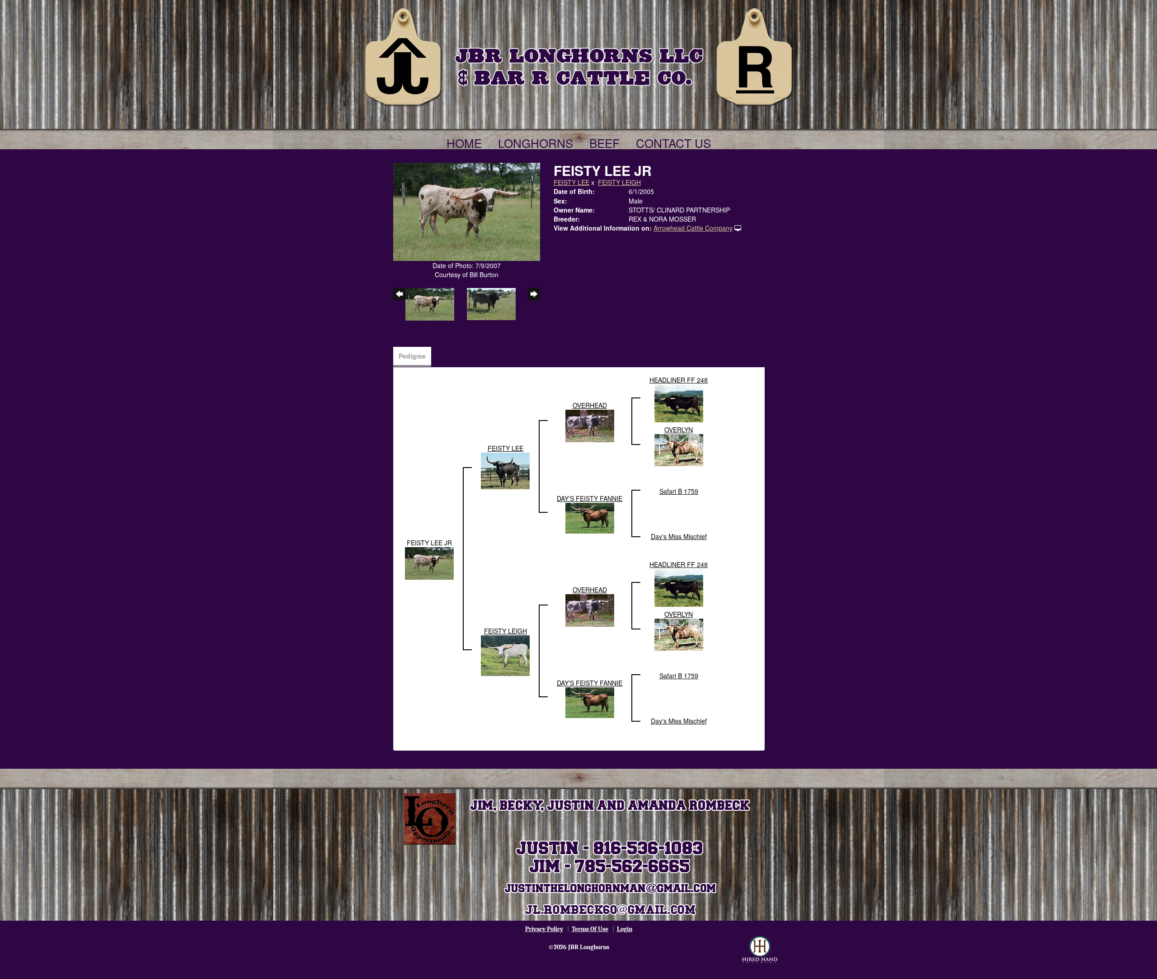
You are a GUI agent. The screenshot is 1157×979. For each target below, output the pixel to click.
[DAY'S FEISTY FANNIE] (589, 516)
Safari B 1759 (678, 491)
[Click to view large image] (466, 210)
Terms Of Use (590, 929)
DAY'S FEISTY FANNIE (589, 498)
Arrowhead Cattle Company (693, 227)
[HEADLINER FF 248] (678, 402)
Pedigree (412, 355)
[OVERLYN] (678, 449)
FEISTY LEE (571, 182)
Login (624, 929)
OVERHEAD (590, 405)
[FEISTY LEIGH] (505, 654)
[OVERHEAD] (589, 424)
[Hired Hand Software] (759, 949)
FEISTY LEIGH (619, 182)
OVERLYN (678, 429)
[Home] (578, 55)
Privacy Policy (544, 929)
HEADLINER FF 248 (678, 379)
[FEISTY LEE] (505, 469)
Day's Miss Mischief (679, 536)
